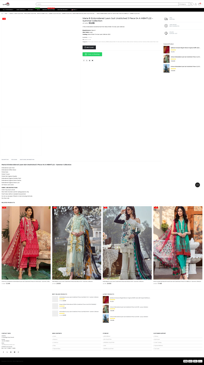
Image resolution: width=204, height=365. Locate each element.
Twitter (86, 60)
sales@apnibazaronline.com (8, 344)
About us (55, 339)
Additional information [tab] (27, 159)
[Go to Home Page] (2, 13)
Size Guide (157, 348)
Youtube (14, 352)
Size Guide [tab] (14, 159)
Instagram (18, 352)
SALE (38, 9)
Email (92, 60)
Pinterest (89, 60)
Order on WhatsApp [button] (94, 54)
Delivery (156, 336)
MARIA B (108, 41)
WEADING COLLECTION (109, 342)
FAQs (54, 345)
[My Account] (195, 4)
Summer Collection (133, 41)
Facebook (84, 60)
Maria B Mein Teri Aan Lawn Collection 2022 (119, 41)
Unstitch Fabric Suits (154, 41)
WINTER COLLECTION (49, 9)
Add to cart (90, 47)
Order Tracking (158, 342)
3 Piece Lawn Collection (93, 41)
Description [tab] (5, 159)
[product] (166, 49)
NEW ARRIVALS (21, 9)
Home (54, 336)
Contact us (55, 342)
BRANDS (30, 9)
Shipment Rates (56, 348)
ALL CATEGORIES (8, 9)
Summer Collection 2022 (143, 41)
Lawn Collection (102, 41)
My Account (157, 339)
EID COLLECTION (107, 339)
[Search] (191, 4)
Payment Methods (159, 345)
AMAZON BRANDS (62, 9)
